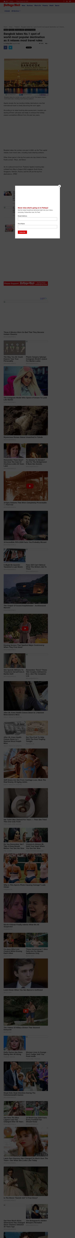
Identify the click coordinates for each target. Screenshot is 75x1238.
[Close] (59, 186)
